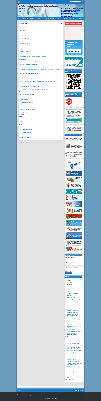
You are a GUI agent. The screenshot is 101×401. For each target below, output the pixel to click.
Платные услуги (25, 97)
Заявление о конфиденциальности (73, 352)
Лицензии (23, 41)
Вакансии (23, 46)
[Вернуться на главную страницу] (50, 10)
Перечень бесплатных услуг (27, 102)
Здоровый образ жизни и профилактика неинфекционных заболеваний (74, 364)
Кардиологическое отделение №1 (73, 310)
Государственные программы (28, 109)
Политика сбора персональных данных (74, 350)
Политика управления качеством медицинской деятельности (35, 121)
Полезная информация (71, 359)
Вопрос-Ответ (24, 51)
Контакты (60, 18)
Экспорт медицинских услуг (27, 94)
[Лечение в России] (74, 131)
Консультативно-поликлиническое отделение (31, 76)
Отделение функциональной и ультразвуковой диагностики (34, 89)
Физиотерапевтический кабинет (28, 78)
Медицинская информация (72, 371)
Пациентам (53, 18)
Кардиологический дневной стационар (30, 73)
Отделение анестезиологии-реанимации (75, 318)
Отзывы (23, 48)
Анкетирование (70, 369)
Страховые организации (26, 132)
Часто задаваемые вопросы (29, 54)
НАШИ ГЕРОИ (69, 377)
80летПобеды (68, 18)
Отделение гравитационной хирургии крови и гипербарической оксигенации (38, 81)
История (23, 30)
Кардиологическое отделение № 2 (29, 64)
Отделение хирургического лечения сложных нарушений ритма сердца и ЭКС (38, 67)
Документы (46, 18)
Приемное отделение (26, 84)
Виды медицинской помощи (72, 293)
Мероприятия (24, 43)
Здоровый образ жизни (26, 129)
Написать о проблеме (73, 51)
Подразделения (31, 18)
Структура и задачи (25, 38)
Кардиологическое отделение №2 (73, 312)
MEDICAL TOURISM (77, 18)
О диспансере (22, 18)
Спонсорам (24, 134)
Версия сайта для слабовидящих (74, 23)
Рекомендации (24, 104)
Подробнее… (55, 398)
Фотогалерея (24, 33)
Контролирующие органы (72, 302)
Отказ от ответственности (72, 355)
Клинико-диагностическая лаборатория (30, 86)
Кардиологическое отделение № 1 (29, 61)
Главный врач (24, 35)
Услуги (39, 18)
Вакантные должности (71, 297)
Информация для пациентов (27, 127)
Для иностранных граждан (25, 137)
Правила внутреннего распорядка (29, 119)
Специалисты (24, 99)
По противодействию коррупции (28, 112)
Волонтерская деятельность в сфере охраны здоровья (33, 56)
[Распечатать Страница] (61, 23)
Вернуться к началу (79, 390)
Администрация (70, 286)
